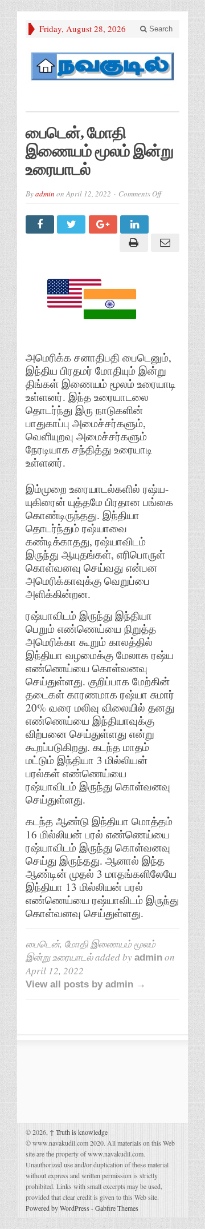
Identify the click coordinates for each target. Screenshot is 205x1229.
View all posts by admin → (86, 984)
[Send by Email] (163, 243)
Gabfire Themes (116, 1207)
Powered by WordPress (57, 1207)
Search (160, 29)
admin (45, 193)
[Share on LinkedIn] (135, 224)
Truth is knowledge (79, 1131)
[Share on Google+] (104, 224)
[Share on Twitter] (72, 224)
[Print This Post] (131, 243)
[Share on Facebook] (41, 224)
